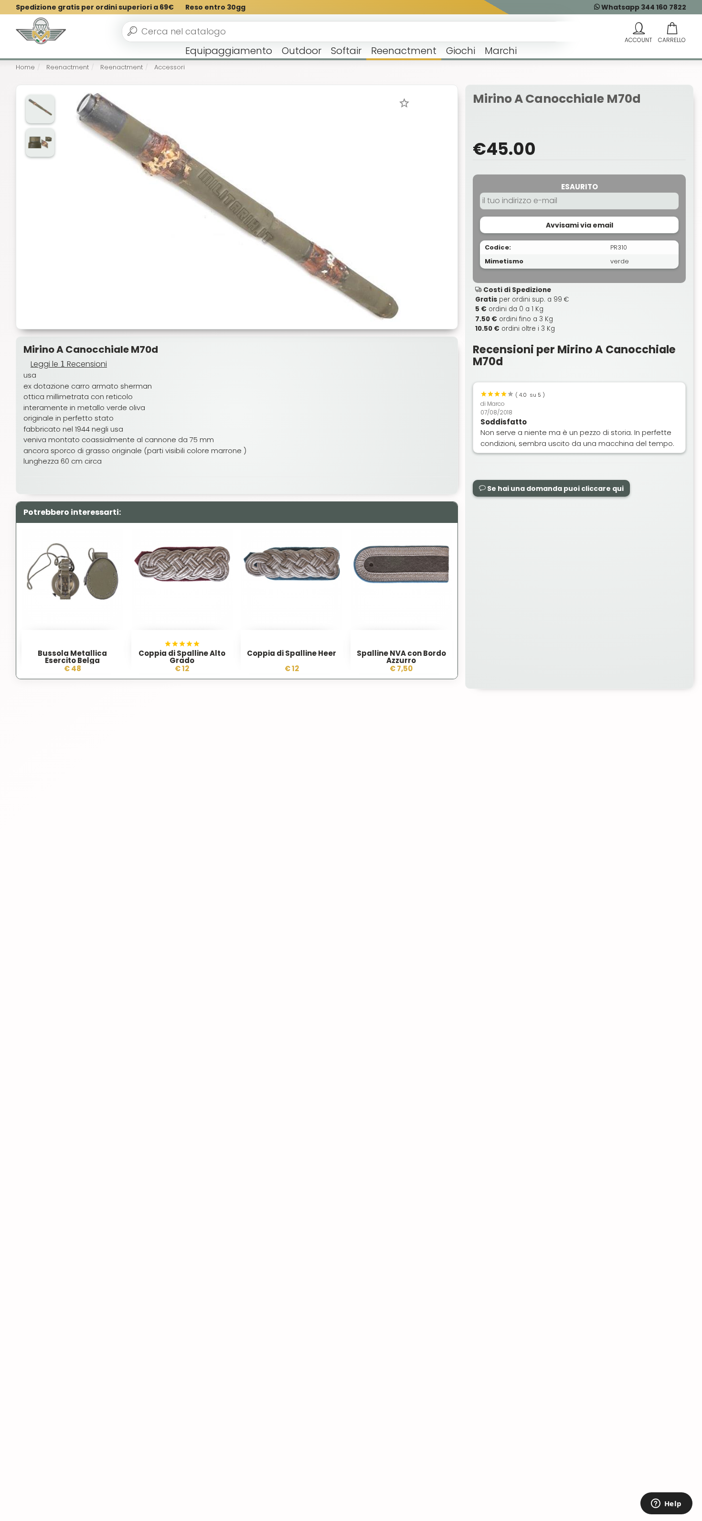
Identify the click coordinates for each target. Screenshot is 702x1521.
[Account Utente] (638, 28)
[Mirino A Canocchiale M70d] (236, 206)
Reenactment (403, 50)
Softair (346, 50)
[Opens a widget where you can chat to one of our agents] (666, 1504)
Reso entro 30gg (215, 7)
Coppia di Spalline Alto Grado (181, 656)
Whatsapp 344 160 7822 (643, 7)
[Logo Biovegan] (41, 31)
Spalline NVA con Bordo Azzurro (401, 656)
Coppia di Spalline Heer (291, 653)
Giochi (460, 50)
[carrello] (672, 28)
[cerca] (132, 31)
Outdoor (301, 50)
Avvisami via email (579, 225)
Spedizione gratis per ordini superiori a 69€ (95, 7)
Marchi (501, 50)
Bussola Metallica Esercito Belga (72, 656)
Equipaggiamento (228, 50)
